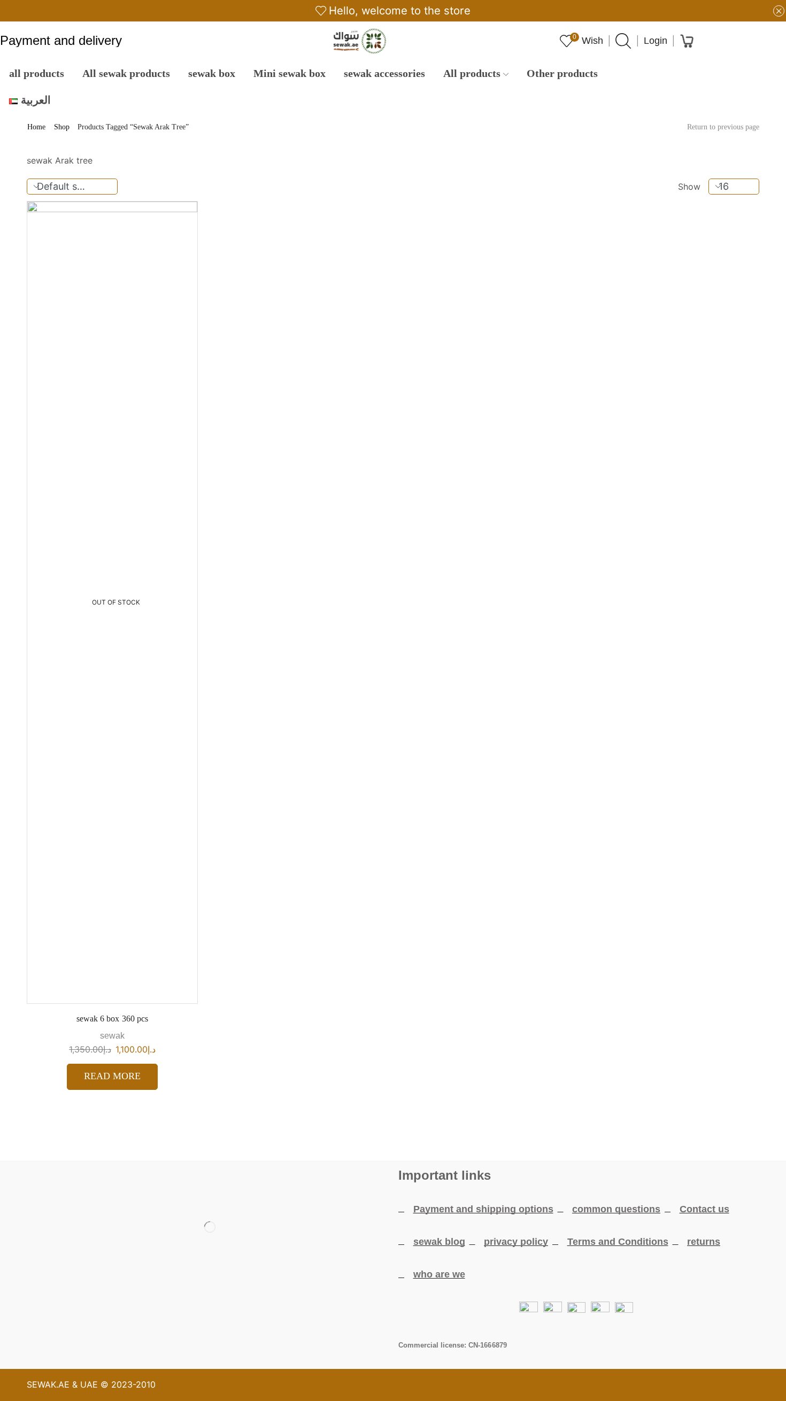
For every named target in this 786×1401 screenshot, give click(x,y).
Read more (112, 1076)
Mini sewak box (289, 73)
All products (471, 73)
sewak (112, 1035)
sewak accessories (384, 73)
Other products (562, 73)
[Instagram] (241, 1312)
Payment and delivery (61, 41)
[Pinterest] (272, 1312)
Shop (62, 127)
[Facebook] (148, 1312)
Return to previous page (723, 127)
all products (36, 73)
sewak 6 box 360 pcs (112, 1018)
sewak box (211, 73)
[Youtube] (210, 1312)
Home (36, 127)
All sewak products (126, 73)
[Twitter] (179, 1312)
